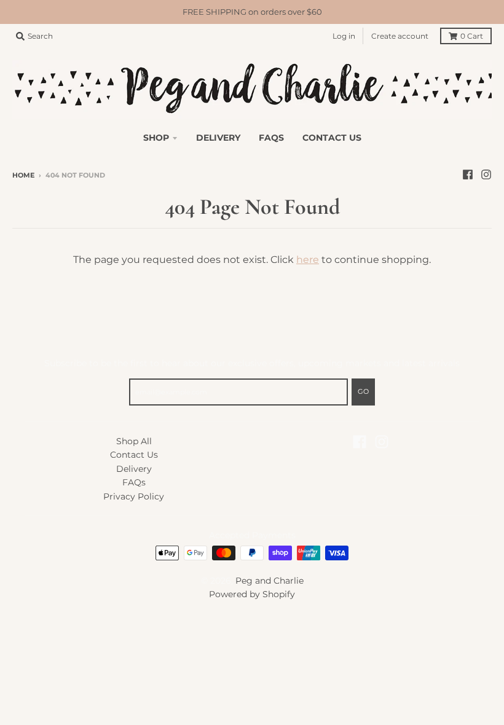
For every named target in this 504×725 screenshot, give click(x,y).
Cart (471, 36)
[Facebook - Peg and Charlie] (467, 174)
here (307, 259)
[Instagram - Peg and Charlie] (486, 174)
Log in (344, 36)
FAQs (134, 482)
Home (23, 175)
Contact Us (134, 454)
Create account (399, 36)
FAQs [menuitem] (271, 137)
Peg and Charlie (269, 580)
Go (363, 391)
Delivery (134, 468)
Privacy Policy (133, 496)
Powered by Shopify (252, 594)
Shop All (134, 441)
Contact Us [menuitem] (331, 137)
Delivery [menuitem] (218, 137)
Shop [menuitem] (156, 137)
